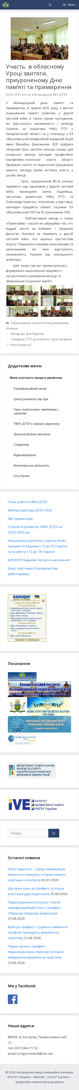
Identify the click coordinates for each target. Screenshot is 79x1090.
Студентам (21, 444)
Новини (12, 328)
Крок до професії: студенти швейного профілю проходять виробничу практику (38, 932)
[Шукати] (53, 833)
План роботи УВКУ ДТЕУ (27, 502)
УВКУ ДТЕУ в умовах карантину (36, 424)
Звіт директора (20, 518)
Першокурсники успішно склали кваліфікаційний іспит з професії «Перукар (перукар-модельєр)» (34, 907)
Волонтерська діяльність (31, 465)
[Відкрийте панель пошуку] (50, 4)
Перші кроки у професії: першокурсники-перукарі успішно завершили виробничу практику (36, 951)
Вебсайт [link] (39, 1077)
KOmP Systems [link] (59, 1077)
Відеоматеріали (25, 455)
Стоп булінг (22, 476)
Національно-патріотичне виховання (39, 323)
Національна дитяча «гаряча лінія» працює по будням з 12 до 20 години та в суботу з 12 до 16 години (37, 546)
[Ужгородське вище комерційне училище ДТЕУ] (5, 4)
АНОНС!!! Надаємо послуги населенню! (39, 560)
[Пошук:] (28, 833)
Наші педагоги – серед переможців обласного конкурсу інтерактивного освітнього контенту (37, 874)
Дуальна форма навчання (32, 434)
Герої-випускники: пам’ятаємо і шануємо (36, 411)
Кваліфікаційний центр (30, 388)
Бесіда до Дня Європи (27, 334)
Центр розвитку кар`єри (31, 399)
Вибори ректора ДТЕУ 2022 (30, 510)
